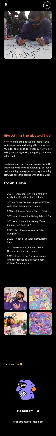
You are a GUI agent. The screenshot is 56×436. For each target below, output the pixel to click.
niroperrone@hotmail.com (28, 421)
